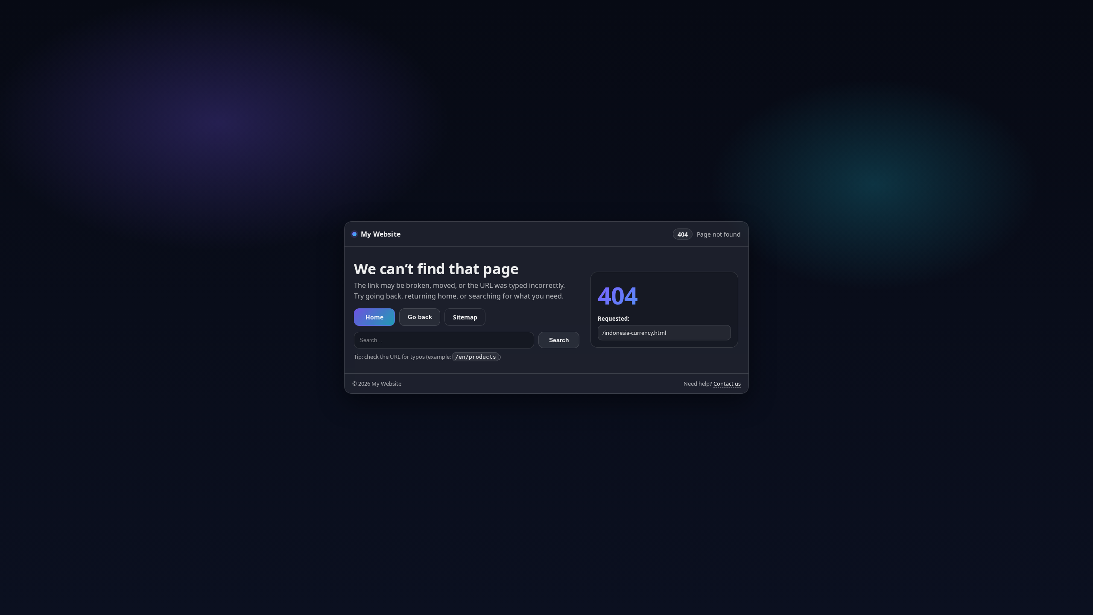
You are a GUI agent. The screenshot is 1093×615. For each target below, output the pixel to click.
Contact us (727, 383)
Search (559, 340)
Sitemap (465, 317)
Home (374, 317)
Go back (420, 316)
